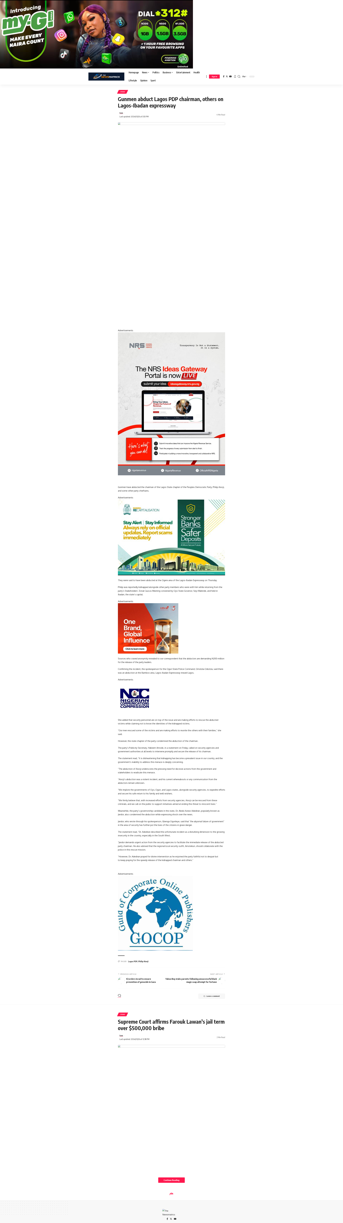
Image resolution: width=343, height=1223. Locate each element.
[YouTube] (230, 76)
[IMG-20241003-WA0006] (148, 628)
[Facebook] (223, 76)
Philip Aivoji (143, 961)
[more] (206, 76)
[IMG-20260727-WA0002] (171, 403)
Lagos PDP (132, 961)
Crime (122, 92)
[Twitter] (227, 76)
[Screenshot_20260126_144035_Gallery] (96, 34)
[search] (239, 76)
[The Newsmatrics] (106, 77)
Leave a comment (213, 996)
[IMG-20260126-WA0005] (134, 698)
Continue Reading (171, 1180)
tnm (121, 113)
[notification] (235, 76)
